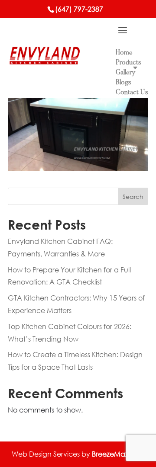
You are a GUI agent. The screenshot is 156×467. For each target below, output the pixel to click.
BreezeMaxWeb (118, 453)
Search (133, 196)
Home (124, 52)
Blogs (123, 82)
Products (128, 62)
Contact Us (132, 92)
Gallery (126, 72)
